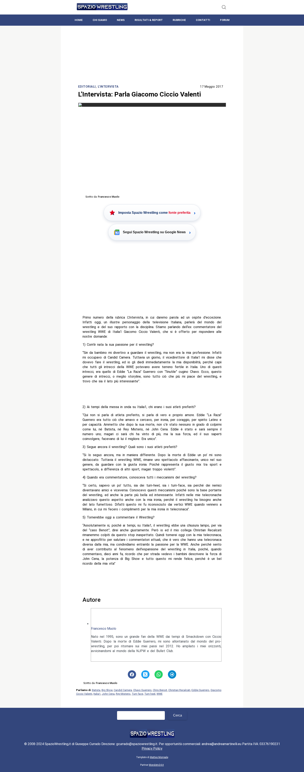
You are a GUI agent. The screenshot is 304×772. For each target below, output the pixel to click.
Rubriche (179, 20)
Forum (225, 20)
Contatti (203, 20)
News (121, 20)
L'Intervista (108, 86)
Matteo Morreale (159, 757)
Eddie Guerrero (200, 690)
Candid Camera (123, 690)
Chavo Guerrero (142, 690)
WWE (160, 693)
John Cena (108, 693)
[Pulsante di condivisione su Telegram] (172, 674)
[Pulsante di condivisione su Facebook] (132, 674)
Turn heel (149, 693)
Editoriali (87, 86)
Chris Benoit (160, 690)
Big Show (107, 690)
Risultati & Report (149, 20)
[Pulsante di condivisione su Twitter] (145, 674)
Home (79, 20)
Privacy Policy (152, 748)
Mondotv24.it (156, 765)
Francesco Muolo (103, 629)
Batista (96, 690)
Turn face (137, 693)
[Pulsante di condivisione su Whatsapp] (158, 674)
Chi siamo (100, 20)
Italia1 (97, 693)
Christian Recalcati (179, 690)
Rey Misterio (123, 693)
